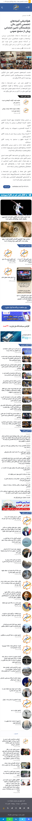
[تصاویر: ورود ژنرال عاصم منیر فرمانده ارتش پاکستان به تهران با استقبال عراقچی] (26, 628)
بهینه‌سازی (14, 815)
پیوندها (13, 804)
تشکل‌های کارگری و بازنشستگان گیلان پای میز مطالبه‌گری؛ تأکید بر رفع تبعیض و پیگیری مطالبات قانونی (11, 407)
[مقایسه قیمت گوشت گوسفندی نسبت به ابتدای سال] (26, 102)
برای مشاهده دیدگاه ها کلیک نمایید (16, 307)
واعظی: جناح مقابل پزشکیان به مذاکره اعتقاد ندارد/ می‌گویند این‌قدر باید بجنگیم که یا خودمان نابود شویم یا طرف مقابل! (11, 529)
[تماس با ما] (4, 808)
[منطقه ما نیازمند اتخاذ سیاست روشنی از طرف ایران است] (26, 110)
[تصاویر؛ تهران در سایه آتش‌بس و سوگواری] (26, 639)
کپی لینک (6, 186)
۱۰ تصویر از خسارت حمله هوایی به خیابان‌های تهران (13, 722)
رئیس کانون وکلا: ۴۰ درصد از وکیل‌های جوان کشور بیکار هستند (24, 260)
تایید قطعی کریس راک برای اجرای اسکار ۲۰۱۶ (8, 260)
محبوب (16, 734)
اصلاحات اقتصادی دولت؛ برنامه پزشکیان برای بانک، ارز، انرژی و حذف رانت (11, 765)
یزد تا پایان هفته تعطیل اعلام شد (8, 278)
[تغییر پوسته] (2, 8)
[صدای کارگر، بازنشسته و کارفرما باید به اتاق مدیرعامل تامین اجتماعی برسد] (26, 375)
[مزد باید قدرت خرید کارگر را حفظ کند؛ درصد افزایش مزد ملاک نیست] (26, 351)
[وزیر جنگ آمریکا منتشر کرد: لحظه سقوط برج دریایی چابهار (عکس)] (26, 574)
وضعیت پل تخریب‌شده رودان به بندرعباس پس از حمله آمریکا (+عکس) (11, 561)
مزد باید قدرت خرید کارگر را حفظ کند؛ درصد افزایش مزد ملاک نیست (12, 350)
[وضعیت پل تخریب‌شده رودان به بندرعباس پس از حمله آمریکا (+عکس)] (26, 564)
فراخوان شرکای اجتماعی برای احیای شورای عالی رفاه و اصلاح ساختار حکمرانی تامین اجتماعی (11, 366)
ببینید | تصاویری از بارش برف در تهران (12, 700)
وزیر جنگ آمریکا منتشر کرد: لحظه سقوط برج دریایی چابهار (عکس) (11, 571)
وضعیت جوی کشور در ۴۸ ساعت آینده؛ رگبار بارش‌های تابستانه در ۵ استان (11, 773)
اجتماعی (24, 15)
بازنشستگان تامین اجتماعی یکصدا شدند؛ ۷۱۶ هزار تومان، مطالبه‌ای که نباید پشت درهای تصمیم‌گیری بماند (11, 358)
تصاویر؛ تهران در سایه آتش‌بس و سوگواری (11, 635)
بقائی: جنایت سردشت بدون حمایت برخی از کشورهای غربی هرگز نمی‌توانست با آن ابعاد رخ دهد (11, 583)
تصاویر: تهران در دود (16, 710)
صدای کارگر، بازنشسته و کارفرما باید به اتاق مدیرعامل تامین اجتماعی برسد (11, 374)
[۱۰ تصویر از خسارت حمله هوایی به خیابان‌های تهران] (26, 725)
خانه (28, 15)
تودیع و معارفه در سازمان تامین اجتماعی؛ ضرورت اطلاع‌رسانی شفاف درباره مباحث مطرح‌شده (11, 424)
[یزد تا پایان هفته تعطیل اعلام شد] (8, 271)
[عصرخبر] (16, 7)
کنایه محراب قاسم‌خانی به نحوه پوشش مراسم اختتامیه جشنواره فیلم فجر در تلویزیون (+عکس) (24, 298)
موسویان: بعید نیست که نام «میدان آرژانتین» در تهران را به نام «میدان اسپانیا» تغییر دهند (11, 551)
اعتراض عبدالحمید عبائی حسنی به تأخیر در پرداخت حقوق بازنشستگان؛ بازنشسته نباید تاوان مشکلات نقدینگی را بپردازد (11, 742)
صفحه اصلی (24, 804)
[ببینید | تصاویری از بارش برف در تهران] (26, 703)
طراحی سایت (21, 815)
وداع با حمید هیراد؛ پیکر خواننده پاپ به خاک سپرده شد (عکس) (11, 690)
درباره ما (18, 804)
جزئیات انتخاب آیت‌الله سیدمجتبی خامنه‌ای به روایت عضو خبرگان (11, 679)
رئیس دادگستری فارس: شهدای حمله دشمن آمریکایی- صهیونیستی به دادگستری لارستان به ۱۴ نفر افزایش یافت (11, 669)
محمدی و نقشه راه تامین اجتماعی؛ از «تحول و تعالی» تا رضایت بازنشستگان (11, 382)
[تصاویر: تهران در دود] (26, 714)
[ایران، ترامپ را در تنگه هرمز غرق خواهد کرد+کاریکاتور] (26, 607)
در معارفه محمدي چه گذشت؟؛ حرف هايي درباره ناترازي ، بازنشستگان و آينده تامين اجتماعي (11, 415)
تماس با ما (7, 804)
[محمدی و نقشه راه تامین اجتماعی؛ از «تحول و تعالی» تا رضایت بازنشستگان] (26, 383)
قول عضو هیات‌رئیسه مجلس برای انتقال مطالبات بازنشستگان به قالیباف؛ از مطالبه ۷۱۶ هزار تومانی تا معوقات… (11, 390)
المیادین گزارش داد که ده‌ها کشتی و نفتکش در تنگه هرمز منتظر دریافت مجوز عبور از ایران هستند (11, 540)
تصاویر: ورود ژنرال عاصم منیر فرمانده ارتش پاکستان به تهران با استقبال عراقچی (11, 625)
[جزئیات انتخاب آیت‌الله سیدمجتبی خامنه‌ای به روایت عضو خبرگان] (26, 682)
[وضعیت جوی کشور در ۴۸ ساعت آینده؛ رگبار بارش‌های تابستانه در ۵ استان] (25, 774)
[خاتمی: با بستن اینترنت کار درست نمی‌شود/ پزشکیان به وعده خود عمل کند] (26, 521)
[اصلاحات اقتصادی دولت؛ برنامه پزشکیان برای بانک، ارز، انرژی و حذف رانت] (25, 765)
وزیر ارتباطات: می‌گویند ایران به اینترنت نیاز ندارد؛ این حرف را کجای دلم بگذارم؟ (11, 614)
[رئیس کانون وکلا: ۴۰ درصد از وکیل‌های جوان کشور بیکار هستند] (24, 253)
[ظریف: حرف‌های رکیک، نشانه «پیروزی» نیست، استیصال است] (26, 650)
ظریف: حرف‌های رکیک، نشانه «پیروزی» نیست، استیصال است (11, 647)
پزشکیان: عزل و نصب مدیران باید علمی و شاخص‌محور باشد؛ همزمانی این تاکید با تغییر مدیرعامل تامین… (11, 399)
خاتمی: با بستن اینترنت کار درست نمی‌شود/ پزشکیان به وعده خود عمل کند (11, 518)
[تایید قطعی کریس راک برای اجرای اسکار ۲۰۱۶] (8, 253)
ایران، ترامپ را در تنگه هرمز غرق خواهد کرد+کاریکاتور (11, 604)
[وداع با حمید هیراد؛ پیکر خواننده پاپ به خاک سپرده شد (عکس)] (26, 693)
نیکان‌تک (10, 815)
